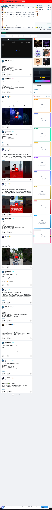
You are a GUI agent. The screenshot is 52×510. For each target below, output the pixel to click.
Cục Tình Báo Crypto (8, 324)
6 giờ (5, 343)
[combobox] (14, 1)
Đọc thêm (3, 72)
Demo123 (40, 27)
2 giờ (5, 97)
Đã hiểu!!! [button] (43, 507)
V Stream (6, 96)
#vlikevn (35, 88)
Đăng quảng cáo (48, 96)
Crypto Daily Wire (8, 377)
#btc (35, 92)
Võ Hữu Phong (41, 9)
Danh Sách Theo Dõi (28, 39)
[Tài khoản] (50, 1)
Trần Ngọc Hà (41, 11)
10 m (5, 62)
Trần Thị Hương (41, 7)
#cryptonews (36, 89)
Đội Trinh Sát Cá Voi (8, 60)
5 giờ (5, 290)
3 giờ (5, 185)
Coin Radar (7, 289)
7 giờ (5, 361)
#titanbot (35, 86)
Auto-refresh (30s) (43, 29)
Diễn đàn (8, 29)
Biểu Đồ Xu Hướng (21, 39)
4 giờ (5, 272)
